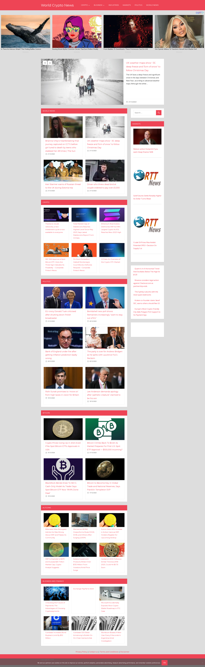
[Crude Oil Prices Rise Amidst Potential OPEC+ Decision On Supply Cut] (147, 201)
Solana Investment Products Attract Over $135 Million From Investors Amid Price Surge (82, 554)
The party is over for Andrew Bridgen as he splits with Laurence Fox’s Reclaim (104, 345)
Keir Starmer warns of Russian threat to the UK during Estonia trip (143, 67)
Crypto (84, 5)
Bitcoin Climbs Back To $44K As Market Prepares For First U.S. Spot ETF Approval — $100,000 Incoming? (104, 436)
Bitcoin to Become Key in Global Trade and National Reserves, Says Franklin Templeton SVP (103, 476)
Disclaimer (124, 642)
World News (152, 5)
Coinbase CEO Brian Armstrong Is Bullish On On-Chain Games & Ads (82, 625)
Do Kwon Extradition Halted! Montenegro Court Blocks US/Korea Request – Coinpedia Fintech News (82, 255)
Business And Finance (53, 571)
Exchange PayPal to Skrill (83, 579)
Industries (113, 5)
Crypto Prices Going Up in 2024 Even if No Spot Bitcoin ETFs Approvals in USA (63, 436)
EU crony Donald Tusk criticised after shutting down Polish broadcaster (60, 305)
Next (50, 63)
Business (98, 5)
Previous (45, 63)
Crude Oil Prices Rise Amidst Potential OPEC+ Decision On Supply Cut (145, 235)
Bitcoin (46, 403)
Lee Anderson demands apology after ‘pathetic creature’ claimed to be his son (103, 385)
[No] (202, 663)
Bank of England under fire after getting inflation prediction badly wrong (61, 345)
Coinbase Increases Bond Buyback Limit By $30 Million (55, 625)
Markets (127, 5)
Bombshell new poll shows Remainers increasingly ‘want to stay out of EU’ (105, 305)
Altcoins (47, 498)
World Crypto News (57, 5)
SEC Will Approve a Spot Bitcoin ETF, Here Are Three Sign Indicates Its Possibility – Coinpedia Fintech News (55, 255)
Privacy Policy (81, 642)
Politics (138, 5)
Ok (164, 662)
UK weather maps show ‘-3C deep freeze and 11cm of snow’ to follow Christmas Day (103, 134)
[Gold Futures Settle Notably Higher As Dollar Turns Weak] (147, 155)
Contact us (93, 642)
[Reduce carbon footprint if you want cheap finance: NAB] (147, 120)
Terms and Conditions (109, 642)
